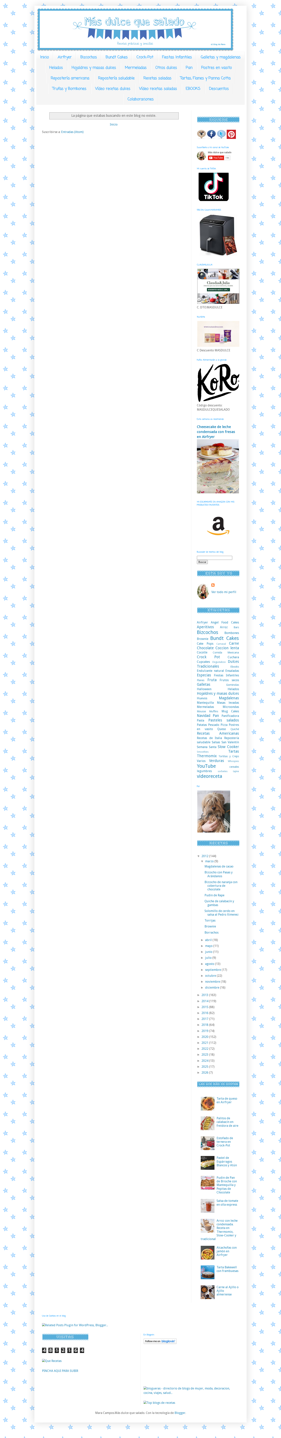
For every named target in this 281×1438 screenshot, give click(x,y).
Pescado (213, 725)
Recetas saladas (157, 78)
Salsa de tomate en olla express (227, 1202)
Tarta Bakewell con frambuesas (227, 1269)
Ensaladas (232, 671)
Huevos (202, 698)
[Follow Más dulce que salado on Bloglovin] (160, 1343)
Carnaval (221, 643)
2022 (205, 1049)
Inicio (44, 57)
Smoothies (203, 751)
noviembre (213, 981)
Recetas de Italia (209, 738)
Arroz (224, 627)
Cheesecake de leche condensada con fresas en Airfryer (216, 432)
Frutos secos (229, 680)
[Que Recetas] (52, 1361)
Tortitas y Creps (228, 756)
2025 (205, 1066)
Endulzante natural (210, 671)
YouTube (206, 766)
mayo (209, 946)
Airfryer (65, 57)
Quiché (235, 729)
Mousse (201, 711)
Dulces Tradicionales (218, 663)
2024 (205, 1061)
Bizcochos (88, 57)
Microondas (231, 707)
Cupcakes (203, 662)
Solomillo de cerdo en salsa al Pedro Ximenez (222, 912)
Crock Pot (208, 657)
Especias (204, 675)
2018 (205, 1025)
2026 (205, 1072)
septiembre (213, 970)
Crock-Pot (144, 57)
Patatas (202, 725)
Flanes (200, 680)
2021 (205, 1043)
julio (208, 958)
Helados (56, 68)
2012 (205, 856)
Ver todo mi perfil (223, 592)
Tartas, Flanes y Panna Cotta (205, 78)
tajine (236, 771)
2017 (205, 1019)
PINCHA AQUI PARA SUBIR (60, 1371)
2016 (205, 1013)
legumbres (204, 771)
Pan (189, 68)
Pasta (200, 720)
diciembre (212, 987)
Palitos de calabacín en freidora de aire (227, 1121)
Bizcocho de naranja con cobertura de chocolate (221, 885)
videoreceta (209, 776)
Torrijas (210, 920)
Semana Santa (206, 747)
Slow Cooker (228, 747)
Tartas (233, 751)
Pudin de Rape (214, 895)
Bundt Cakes (117, 57)
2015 (205, 1007)
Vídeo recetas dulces (112, 89)
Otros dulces (166, 68)
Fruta (212, 680)
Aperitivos (205, 627)
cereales (234, 766)
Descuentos (219, 89)
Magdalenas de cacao (219, 866)
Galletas (203, 684)
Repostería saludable (116, 78)
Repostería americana (70, 78)
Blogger (180, 1413)
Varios (201, 761)
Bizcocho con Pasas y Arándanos (219, 874)
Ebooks (234, 666)
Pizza (224, 725)
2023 (205, 1054)
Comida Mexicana (226, 652)
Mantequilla (205, 702)
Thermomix (207, 756)
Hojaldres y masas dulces (94, 68)
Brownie (202, 639)
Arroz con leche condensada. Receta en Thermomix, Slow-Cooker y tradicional (219, 1230)
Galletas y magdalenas (221, 57)
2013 (205, 995)
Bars (236, 627)
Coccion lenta (227, 648)
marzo (209, 861)
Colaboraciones (141, 99)
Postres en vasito (216, 68)
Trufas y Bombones (69, 89)
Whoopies (233, 761)
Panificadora (230, 716)
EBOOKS (193, 89)
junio (209, 952)
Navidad (203, 715)
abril (209, 940)
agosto (210, 964)
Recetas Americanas (218, 733)
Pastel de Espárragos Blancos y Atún (227, 1161)
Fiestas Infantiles (177, 57)
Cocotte (202, 652)
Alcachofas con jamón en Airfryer (227, 1251)
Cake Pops (205, 643)
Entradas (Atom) (72, 132)
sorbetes (222, 771)
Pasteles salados (223, 720)
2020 (205, 1037)
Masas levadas (228, 702)
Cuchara (233, 657)
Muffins (213, 711)
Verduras (216, 761)
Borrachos (211, 932)
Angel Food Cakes (225, 622)
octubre (211, 976)
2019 (205, 1031)
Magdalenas (229, 698)
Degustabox (219, 662)
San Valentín (230, 742)
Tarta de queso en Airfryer (227, 1100)
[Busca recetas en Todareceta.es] (159, 1403)
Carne (234, 643)
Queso (221, 729)
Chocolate (205, 648)
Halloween (204, 689)
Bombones (231, 633)
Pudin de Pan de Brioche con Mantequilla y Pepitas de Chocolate (227, 1185)
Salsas (216, 742)
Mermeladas (136, 68)
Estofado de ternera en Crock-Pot (225, 1141)
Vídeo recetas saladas (158, 89)
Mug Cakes (230, 711)
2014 (205, 1001)
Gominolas (232, 684)
